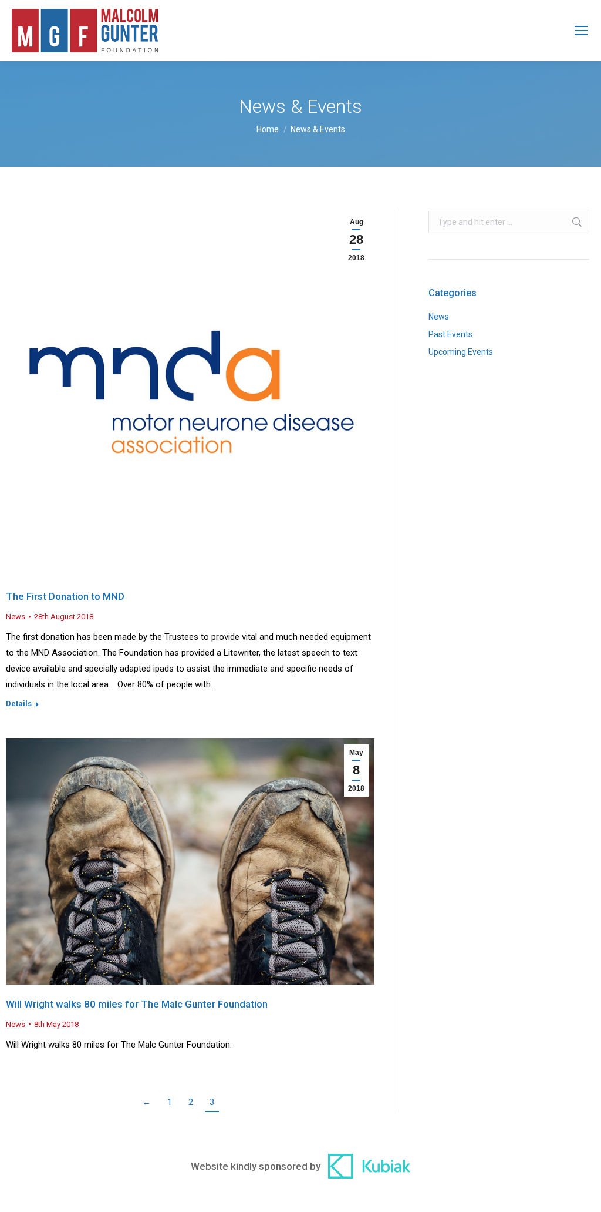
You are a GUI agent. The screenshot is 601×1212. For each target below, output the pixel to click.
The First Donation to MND (65, 596)
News (15, 616)
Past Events (450, 334)
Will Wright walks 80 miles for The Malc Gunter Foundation (137, 1004)
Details (19, 703)
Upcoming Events (460, 352)
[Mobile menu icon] (581, 30)
